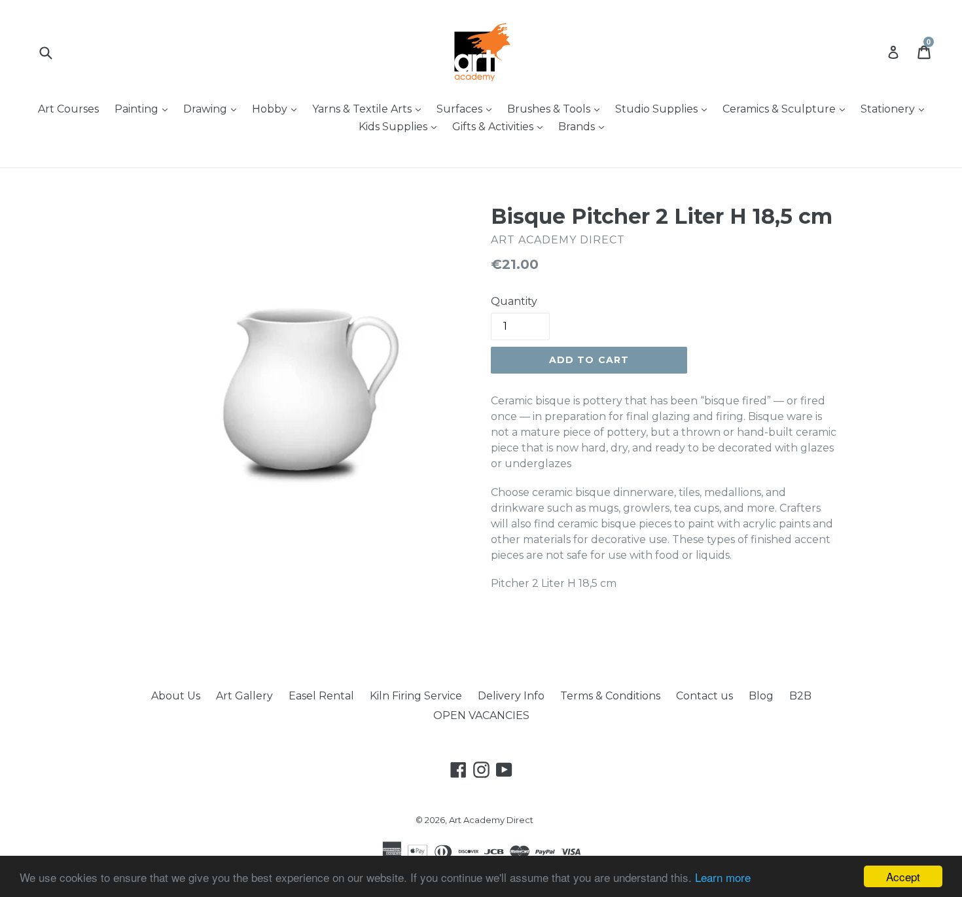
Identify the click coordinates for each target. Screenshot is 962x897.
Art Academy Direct (491, 820)
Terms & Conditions (610, 696)
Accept (903, 876)
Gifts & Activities (500, 126)
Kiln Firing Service (416, 696)
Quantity (514, 301)
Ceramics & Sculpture (786, 108)
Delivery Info (511, 696)
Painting (144, 108)
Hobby (277, 108)
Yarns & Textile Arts (369, 108)
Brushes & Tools (556, 108)
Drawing (213, 108)
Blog (761, 696)
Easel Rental (321, 696)
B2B (800, 696)
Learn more (723, 877)
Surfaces (467, 108)
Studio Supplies (664, 108)
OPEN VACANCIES (481, 715)
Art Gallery (244, 696)
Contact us (704, 696)
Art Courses (68, 109)
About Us (175, 696)
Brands (584, 126)
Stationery (896, 108)
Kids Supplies (401, 126)
